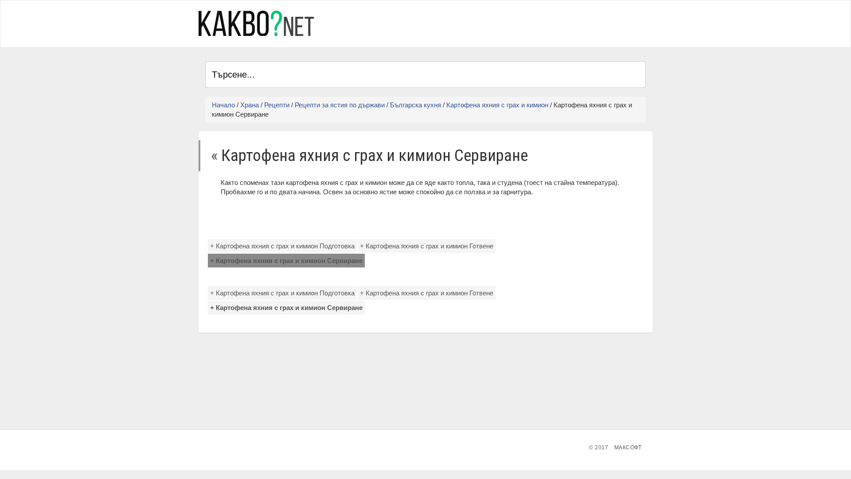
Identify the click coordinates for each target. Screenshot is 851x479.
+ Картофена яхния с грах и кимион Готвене (426, 246)
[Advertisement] (542, 22)
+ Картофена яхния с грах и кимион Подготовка (282, 246)
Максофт (628, 447)
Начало (223, 105)
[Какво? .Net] (256, 23)
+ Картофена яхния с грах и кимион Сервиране (286, 260)
